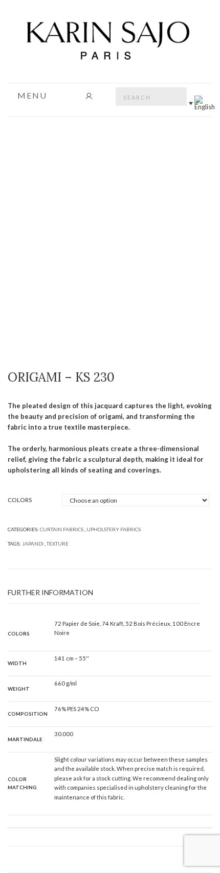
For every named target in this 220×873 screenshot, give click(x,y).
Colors (20, 500)
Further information (50, 592)
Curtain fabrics (61, 529)
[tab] (104, 593)
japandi (32, 543)
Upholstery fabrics (113, 529)
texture (58, 543)
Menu (31, 95)
